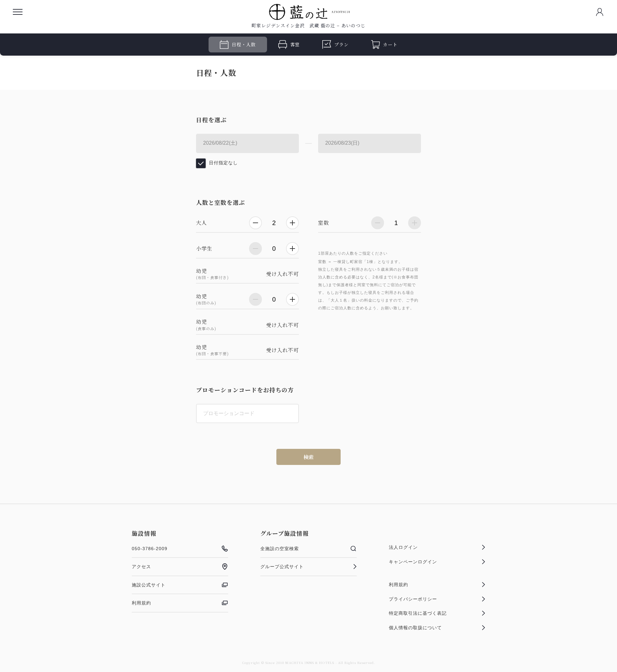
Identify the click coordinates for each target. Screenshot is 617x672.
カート (390, 44)
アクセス (141, 566)
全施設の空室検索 (279, 548)
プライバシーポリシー (413, 599)
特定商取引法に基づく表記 (418, 613)
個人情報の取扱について (415, 627)
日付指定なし (223, 162)
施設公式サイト (148, 584)
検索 (308, 457)
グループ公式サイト (282, 566)
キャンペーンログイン (413, 561)
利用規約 (141, 602)
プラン (341, 44)
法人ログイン (403, 547)
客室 (295, 44)
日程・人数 (244, 44)
